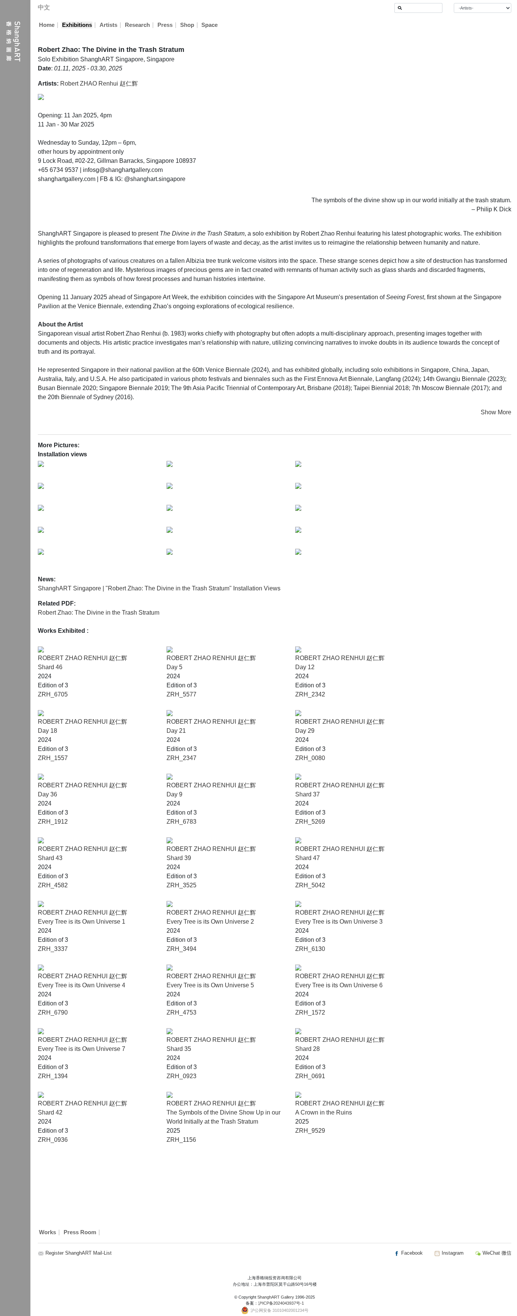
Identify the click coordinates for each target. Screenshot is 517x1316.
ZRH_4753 (181, 1012)
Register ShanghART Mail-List (78, 1253)
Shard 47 (307, 858)
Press (165, 25)
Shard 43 (50, 858)
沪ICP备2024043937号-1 (281, 1303)
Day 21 (176, 730)
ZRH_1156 (181, 1139)
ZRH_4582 (53, 885)
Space (209, 25)
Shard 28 (307, 1049)
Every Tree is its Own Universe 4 (81, 985)
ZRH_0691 (310, 1076)
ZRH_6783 (181, 821)
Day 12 (305, 667)
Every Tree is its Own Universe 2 (210, 921)
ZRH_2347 (181, 758)
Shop (187, 25)
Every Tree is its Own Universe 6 (339, 985)
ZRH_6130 (310, 949)
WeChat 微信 (496, 1253)
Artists (108, 25)
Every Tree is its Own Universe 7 (81, 1049)
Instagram (452, 1253)
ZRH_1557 (53, 758)
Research (137, 25)
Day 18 (47, 730)
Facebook (411, 1253)
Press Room (80, 1232)
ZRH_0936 (53, 1139)
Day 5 (174, 667)
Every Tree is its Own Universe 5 (210, 985)
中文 (44, 7)
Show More (496, 412)
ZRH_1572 (310, 1012)
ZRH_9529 (310, 1130)
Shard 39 (179, 858)
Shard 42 (50, 1112)
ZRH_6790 (53, 1012)
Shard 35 (179, 1049)
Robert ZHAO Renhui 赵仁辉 (99, 83)
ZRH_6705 (53, 694)
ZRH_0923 (181, 1076)
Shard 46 (50, 667)
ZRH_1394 (53, 1076)
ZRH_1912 (53, 821)
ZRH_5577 (181, 694)
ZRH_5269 (310, 821)
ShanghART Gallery (275, 1297)
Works (47, 1232)
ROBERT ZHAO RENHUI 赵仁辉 (82, 658)
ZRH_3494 (181, 949)
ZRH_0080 (310, 758)
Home (47, 25)
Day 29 (305, 730)
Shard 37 (307, 794)
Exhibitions (77, 25)
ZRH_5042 (310, 885)
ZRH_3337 (53, 949)
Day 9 (174, 794)
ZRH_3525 (181, 885)
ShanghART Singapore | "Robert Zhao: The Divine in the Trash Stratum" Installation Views (159, 588)
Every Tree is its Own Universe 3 (339, 921)
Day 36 (47, 794)
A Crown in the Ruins (323, 1112)
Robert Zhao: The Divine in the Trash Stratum (98, 612)
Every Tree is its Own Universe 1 (81, 921)
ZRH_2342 (310, 694)
